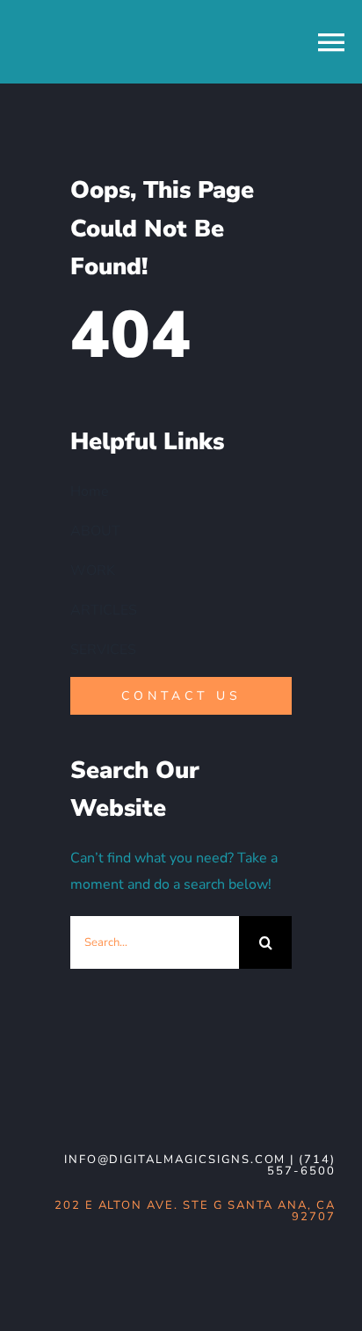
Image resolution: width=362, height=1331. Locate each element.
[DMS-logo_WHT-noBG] (154, 1090)
